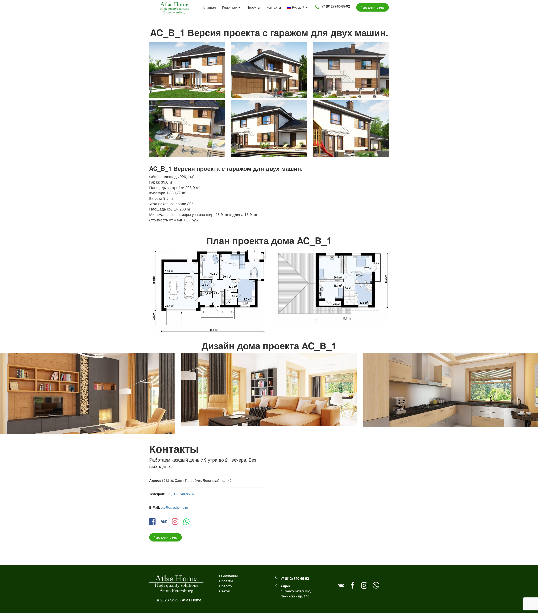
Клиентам (230, 7)
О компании (228, 575)
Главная (209, 7)
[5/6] (269, 127)
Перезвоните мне (165, 537)
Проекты (253, 7)
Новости (225, 586)
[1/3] (87, 393)
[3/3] (450, 389)
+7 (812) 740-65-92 (180, 493)
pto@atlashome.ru (174, 507)
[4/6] (187, 127)
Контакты (273, 7)
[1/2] (207, 291)
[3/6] (351, 68)
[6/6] (351, 127)
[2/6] (269, 68)
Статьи (224, 591)
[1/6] (187, 68)
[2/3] (268, 388)
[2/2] (330, 286)
